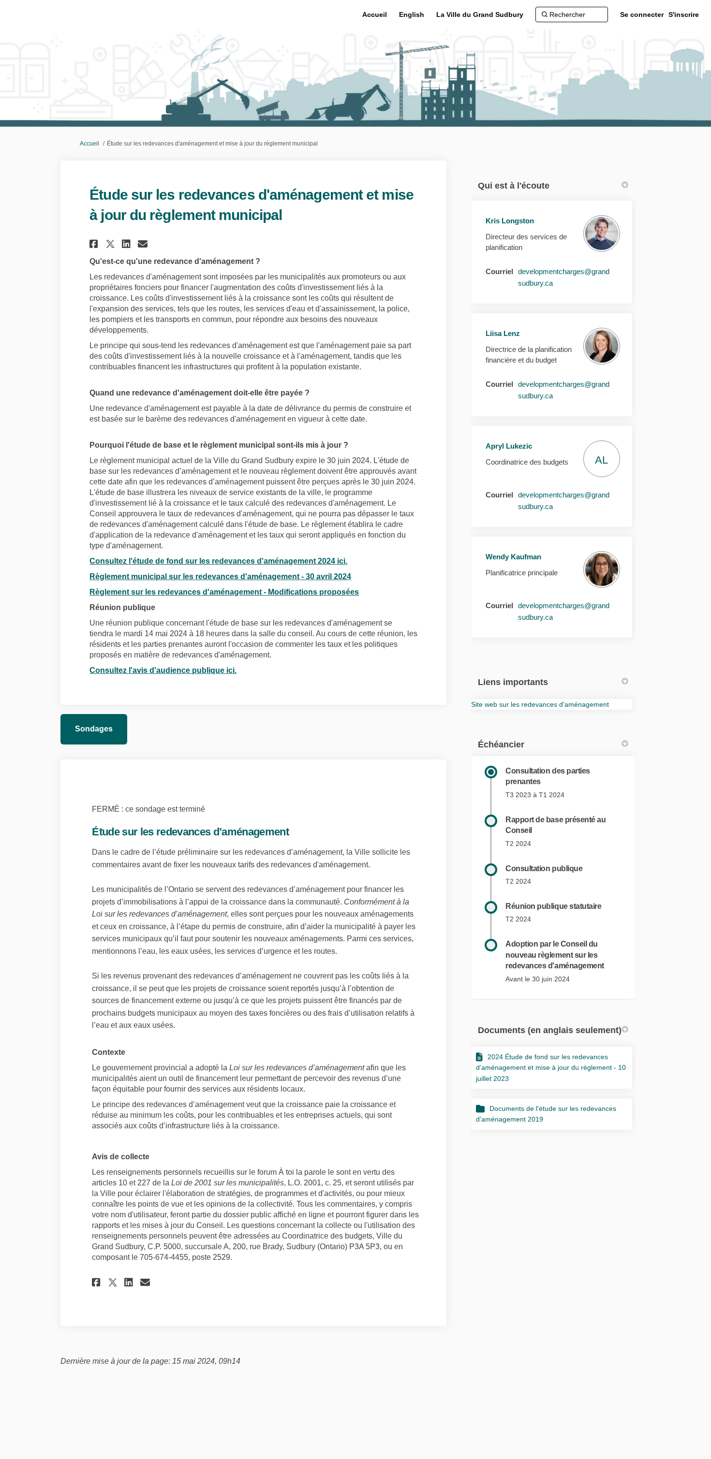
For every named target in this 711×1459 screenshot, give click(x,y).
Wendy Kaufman (513, 557)
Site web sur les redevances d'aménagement (540, 704)
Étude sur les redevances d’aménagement (190, 832)
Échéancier (501, 744)
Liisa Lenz (503, 333)
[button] (95, 244)
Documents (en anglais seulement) (550, 1030)
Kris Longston (510, 221)
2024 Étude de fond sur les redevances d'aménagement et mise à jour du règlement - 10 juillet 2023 (551, 1067)
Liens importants (513, 682)
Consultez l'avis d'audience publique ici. (163, 670)
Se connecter (642, 14)
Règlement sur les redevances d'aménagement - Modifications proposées (224, 592)
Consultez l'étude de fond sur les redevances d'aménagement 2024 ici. (218, 561)
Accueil (89, 143)
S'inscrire (683, 14)
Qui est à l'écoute (513, 185)
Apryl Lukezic (509, 446)
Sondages (94, 729)
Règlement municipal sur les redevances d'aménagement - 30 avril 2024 (220, 576)
